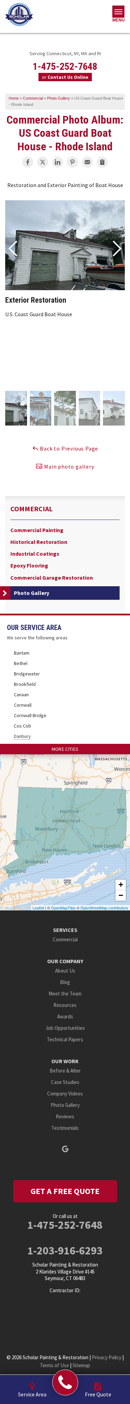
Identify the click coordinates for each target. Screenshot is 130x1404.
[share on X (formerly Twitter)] (42, 162)
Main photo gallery (68, 466)
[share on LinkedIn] (57, 162)
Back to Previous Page (68, 448)
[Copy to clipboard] (102, 162)
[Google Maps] (65, 1149)
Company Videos (65, 1093)
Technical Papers (65, 1039)
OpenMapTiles (63, 907)
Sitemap (81, 1365)
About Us (65, 970)
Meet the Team (65, 993)
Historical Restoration (38, 542)
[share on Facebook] (27, 162)
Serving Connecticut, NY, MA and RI (65, 54)
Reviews (65, 1116)
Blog (65, 982)
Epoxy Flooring (29, 565)
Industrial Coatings (34, 553)
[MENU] (118, 12)
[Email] (87, 162)
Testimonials (65, 1128)
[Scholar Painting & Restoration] (65, 1383)
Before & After (65, 1070)
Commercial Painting (36, 530)
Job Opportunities (65, 1028)
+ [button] (121, 884)
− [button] (121, 895)
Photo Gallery (31, 593)
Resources (65, 1005)
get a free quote (65, 1191)
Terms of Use (54, 1365)
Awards (65, 1016)
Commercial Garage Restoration (51, 577)
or (65, 77)
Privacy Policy (106, 1357)
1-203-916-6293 (65, 1250)
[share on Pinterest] (72, 162)
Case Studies (65, 1082)
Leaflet (38, 907)
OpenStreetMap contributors (104, 907)
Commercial (31, 509)
